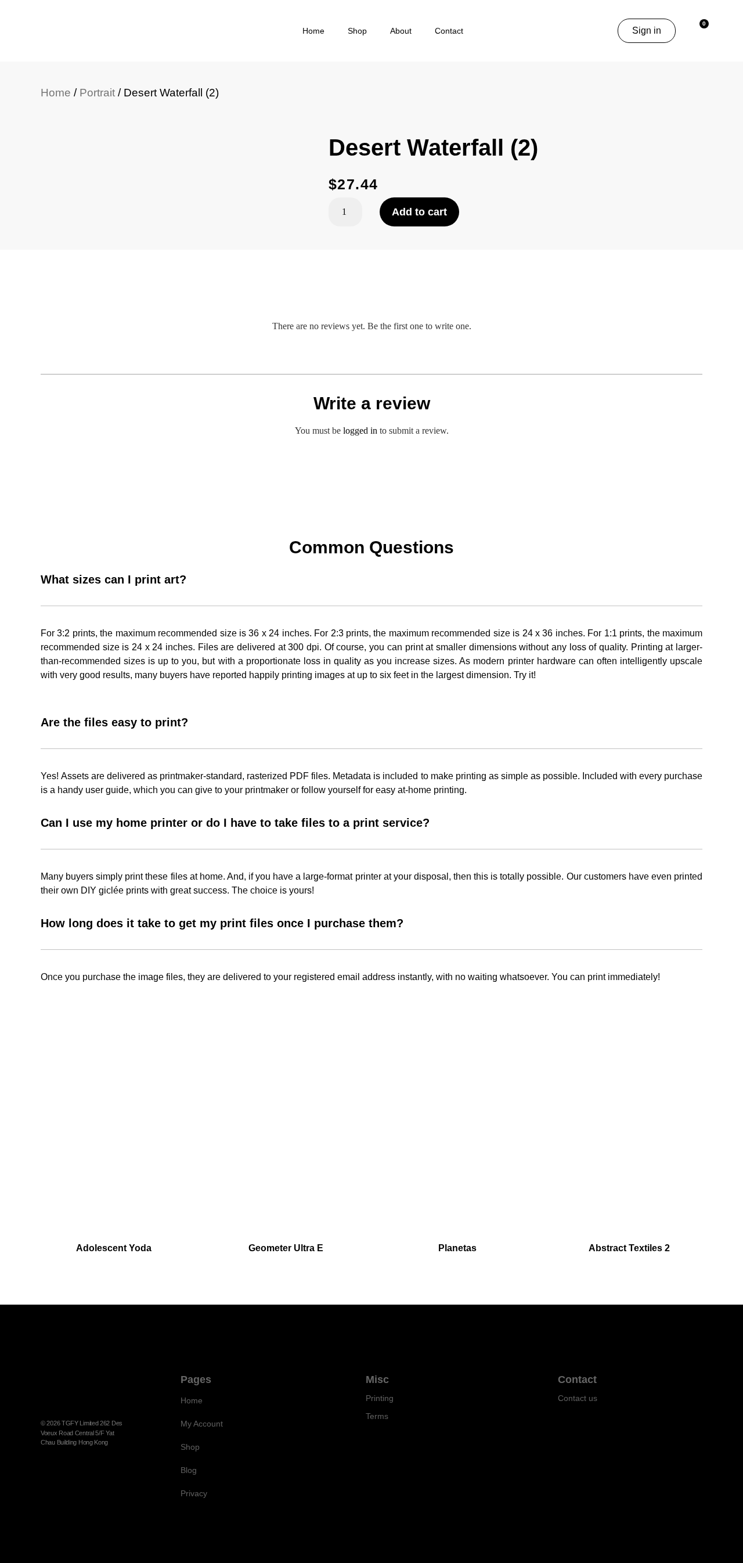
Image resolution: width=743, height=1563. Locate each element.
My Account (202, 1423)
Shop (357, 30)
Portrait (97, 93)
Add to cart (419, 212)
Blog (189, 1470)
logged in (360, 430)
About (401, 30)
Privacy (194, 1493)
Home (313, 30)
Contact (449, 30)
